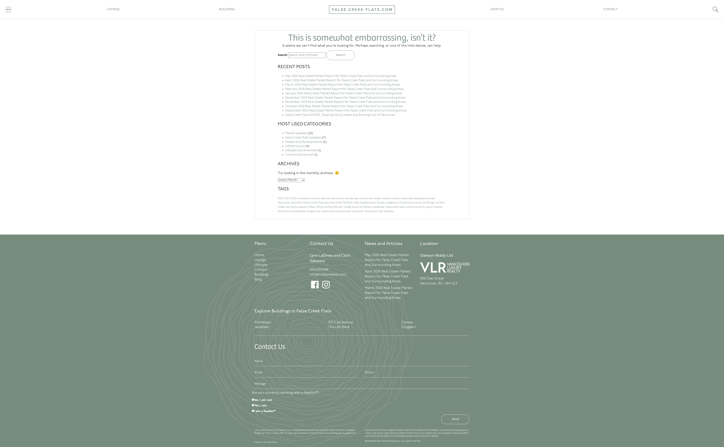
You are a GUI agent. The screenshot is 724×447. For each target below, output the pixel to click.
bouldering (351, 198)
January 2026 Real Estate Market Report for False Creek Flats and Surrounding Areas (343, 93)
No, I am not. (263, 400)
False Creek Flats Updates (303, 137)
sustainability (298, 211)
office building (324, 207)
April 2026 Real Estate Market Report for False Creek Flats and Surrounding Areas (341, 80)
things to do (313, 211)
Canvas (407, 322)
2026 (293, 198)
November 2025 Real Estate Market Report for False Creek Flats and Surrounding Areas (345, 101)
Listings (113, 9)
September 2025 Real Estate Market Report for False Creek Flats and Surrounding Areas (346, 110)
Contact (610, 9)
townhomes (328, 211)
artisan (316, 198)
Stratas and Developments (303, 142)
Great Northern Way (347, 202)
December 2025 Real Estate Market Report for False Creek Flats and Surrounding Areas (345, 97)
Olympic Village (342, 207)
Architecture (304, 198)
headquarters (368, 202)
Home (259, 255)
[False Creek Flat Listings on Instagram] (326, 287)
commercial (365, 198)
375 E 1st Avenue (340, 322)
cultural (396, 198)
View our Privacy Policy (266, 442)
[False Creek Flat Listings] (362, 16)
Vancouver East (374, 211)
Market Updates (296, 133)
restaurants (391, 207)
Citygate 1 (409, 327)
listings (430, 202)
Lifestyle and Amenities (301, 150)
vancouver (357, 211)
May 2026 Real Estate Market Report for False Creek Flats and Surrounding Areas (341, 76)
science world (414, 207)
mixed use (283, 207)
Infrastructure (295, 146)
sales (402, 207)
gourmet (330, 202)
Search (282, 55)
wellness (389, 211)
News (312, 207)
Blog (258, 279)
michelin (440, 202)
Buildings (227, 9)
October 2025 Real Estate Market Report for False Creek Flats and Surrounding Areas (344, 106)
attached (326, 198)
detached (407, 198)
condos (377, 198)
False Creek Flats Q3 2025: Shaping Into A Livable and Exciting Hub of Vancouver (340, 115)
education (297, 202)
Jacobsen (262, 327)
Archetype (263, 322)
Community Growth (299, 154)
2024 (280, 198)
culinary (386, 198)
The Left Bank (339, 327)
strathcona (284, 211)
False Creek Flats (313, 202)
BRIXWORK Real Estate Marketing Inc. (383, 441)
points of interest (362, 207)
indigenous (392, 202)
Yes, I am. (260, 405)
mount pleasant (299, 207)
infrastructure (407, 202)
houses (381, 202)
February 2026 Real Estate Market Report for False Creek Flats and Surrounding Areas (344, 89)
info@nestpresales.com (328, 274)
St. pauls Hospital (433, 207)
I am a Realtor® (264, 411)
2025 (287, 198)
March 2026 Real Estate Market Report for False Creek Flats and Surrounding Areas (342, 84)
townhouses (343, 211)
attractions (338, 198)
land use (420, 202)
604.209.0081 (319, 270)
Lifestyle (497, 9)
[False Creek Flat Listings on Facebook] (315, 287)
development (421, 198)
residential (378, 207)
